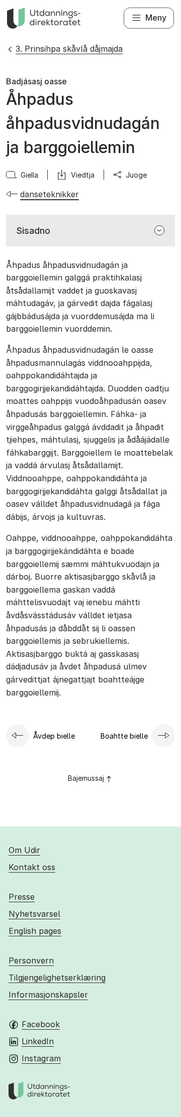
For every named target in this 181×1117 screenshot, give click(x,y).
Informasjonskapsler (48, 995)
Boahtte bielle (124, 736)
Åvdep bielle (54, 736)
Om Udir (24, 850)
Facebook (41, 1024)
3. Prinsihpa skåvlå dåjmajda (69, 49)
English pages (35, 931)
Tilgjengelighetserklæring (57, 977)
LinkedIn (38, 1041)
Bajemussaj (86, 778)
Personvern (31, 960)
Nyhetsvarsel (34, 914)
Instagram (41, 1058)
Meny (155, 18)
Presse (22, 897)
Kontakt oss (32, 867)
